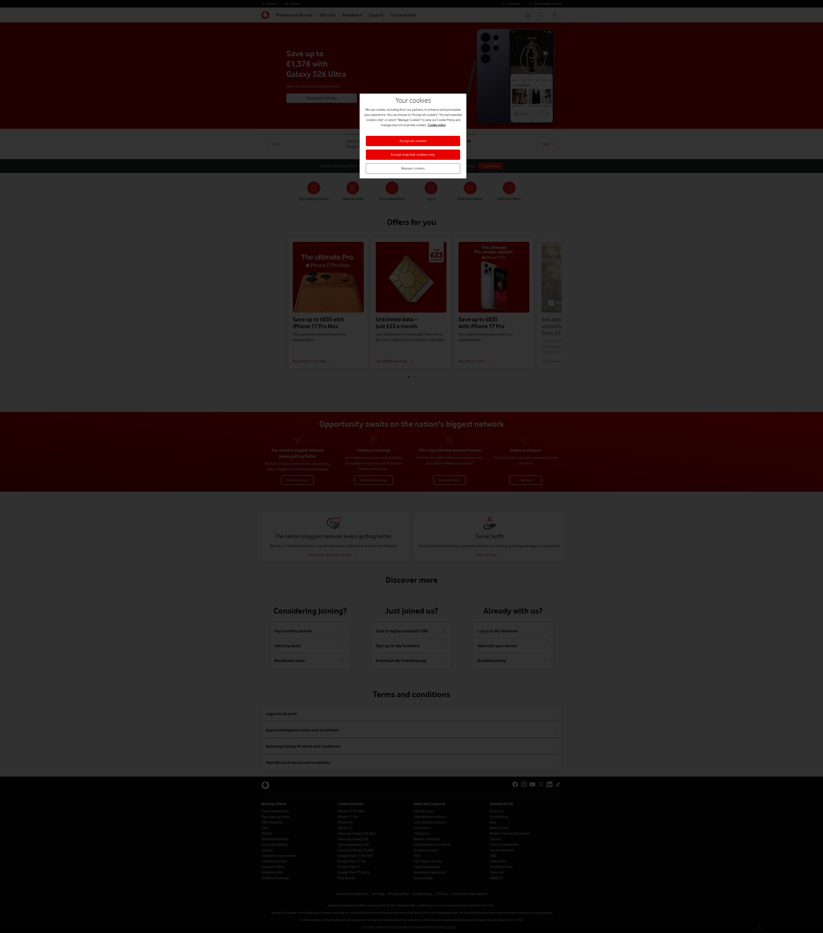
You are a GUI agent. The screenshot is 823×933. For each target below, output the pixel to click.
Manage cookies (413, 168)
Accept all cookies (413, 141)
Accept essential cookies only (413, 155)
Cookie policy (437, 125)
